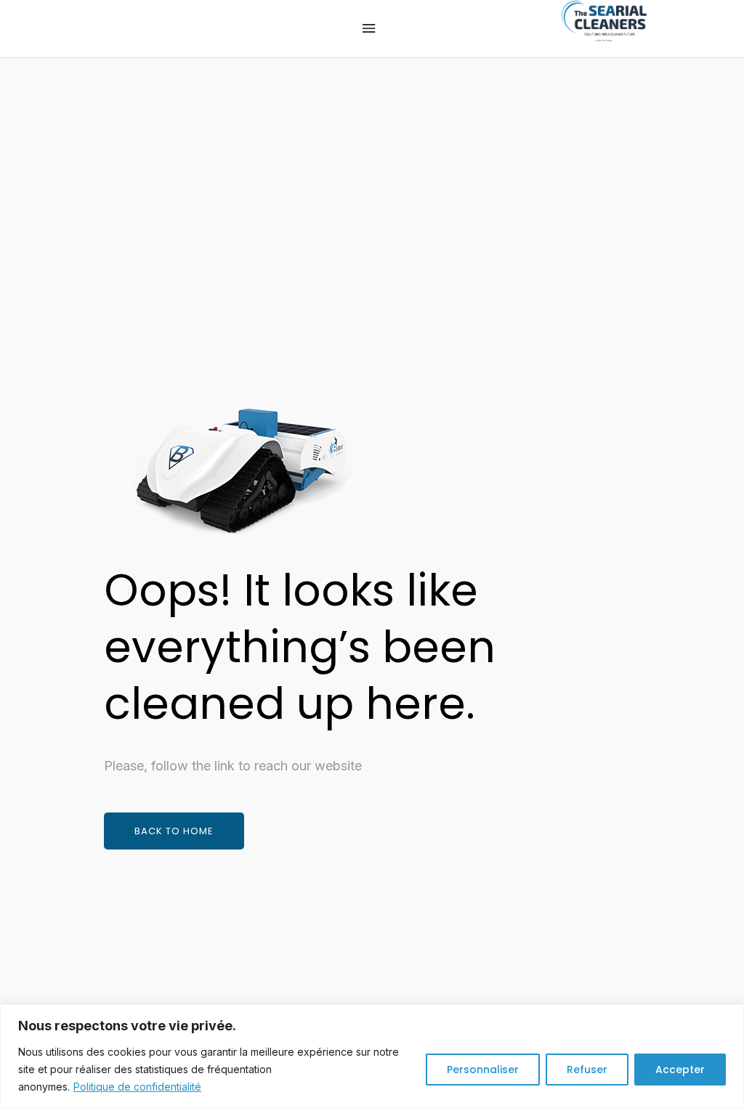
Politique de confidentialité (137, 1086)
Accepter (680, 1069)
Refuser (587, 1069)
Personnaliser (483, 1069)
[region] (372, 1056)
